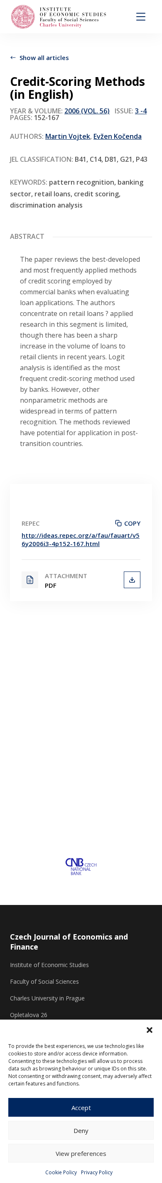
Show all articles (44, 57)
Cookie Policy (61, 1172)
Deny (81, 1130)
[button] (149, 1030)
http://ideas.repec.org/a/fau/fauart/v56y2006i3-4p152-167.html (81, 539)
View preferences (81, 1153)
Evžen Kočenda (117, 136)
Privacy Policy (97, 1172)
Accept (81, 1107)
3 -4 (141, 110)
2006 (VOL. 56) (87, 110)
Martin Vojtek (67, 136)
